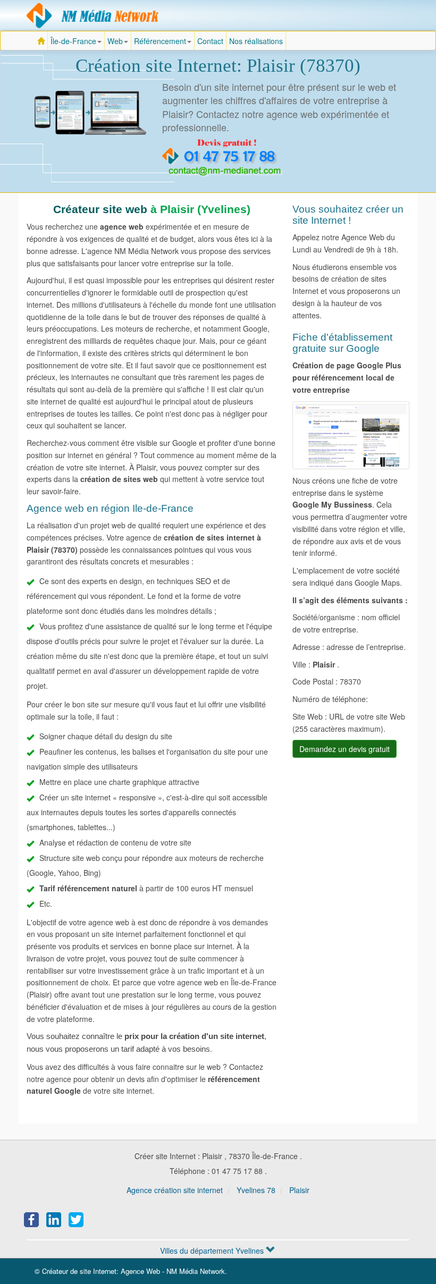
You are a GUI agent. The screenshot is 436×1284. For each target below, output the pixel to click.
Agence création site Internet (93, 15)
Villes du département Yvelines (213, 1250)
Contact (210, 41)
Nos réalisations (256, 41)
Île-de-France (78, 43)
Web (115, 41)
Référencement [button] (160, 41)
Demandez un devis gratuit (344, 749)
